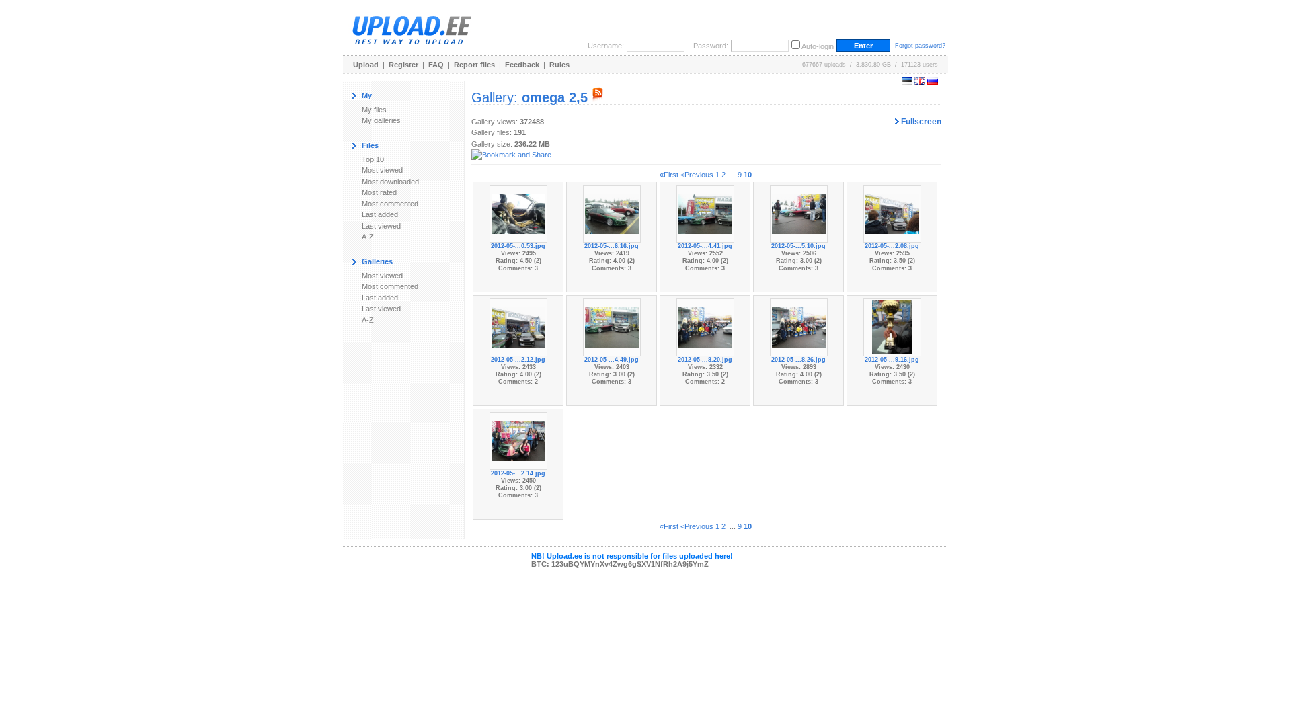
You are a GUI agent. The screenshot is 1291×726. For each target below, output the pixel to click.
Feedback (522, 65)
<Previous (696, 175)
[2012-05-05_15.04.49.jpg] (612, 327)
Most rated (379, 192)
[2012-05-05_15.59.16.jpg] (892, 327)
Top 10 (373, 159)
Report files (474, 65)
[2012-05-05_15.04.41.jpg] (705, 213)
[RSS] (598, 97)
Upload (366, 65)
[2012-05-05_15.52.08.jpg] (892, 213)
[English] (919, 82)
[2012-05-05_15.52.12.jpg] (518, 327)
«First (669, 175)
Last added (380, 214)
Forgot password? (920, 45)
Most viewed (382, 170)
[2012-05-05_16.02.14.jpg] (518, 440)
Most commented (390, 204)
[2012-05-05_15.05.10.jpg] (799, 213)
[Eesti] (907, 82)
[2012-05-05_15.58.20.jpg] (705, 327)
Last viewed (381, 226)
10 (748, 175)
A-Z (368, 237)
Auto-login (817, 46)
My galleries (381, 120)
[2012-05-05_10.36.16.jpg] (612, 213)
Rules (559, 65)
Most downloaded (390, 181)
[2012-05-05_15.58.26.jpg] (799, 327)
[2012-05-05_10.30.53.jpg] (518, 213)
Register (403, 65)
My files (374, 110)
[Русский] (932, 82)
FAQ (436, 65)
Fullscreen (920, 121)
